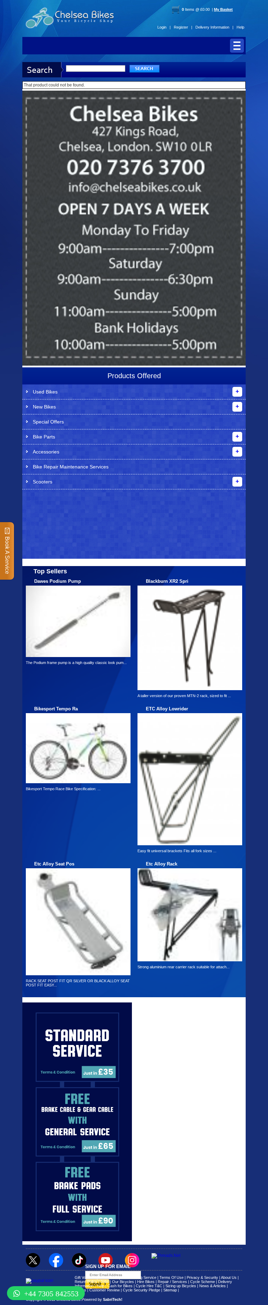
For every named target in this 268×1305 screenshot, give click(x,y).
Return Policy (86, 1282)
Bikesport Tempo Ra (56, 708)
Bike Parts (44, 437)
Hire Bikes (146, 1282)
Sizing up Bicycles (180, 1286)
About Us (229, 1277)
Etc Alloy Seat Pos (54, 864)
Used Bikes (45, 392)
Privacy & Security (202, 1277)
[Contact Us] (134, 187)
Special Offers (48, 422)
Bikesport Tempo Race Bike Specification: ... (63, 789)
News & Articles (212, 1286)
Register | (183, 27)
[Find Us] (134, 122)
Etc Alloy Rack (161, 864)
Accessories (46, 452)
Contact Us (108, 1277)
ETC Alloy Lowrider (167, 708)
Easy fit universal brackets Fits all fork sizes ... (176, 851)
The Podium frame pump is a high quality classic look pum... (76, 663)
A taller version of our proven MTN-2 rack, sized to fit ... (184, 696)
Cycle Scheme (202, 1282)
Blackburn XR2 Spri (167, 581)
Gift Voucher (85, 1277)
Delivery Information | (214, 27)
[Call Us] (134, 166)
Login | (164, 27)
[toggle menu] (237, 46)
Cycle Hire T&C (149, 1286)
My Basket (223, 9)
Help (240, 27)
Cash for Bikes (120, 1286)
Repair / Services (172, 1282)
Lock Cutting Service (138, 1277)
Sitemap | (171, 1290)
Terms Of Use (171, 1277)
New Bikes (44, 407)
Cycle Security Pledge (141, 1290)
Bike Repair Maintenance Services (71, 467)
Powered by (102, 1299)
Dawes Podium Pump (57, 581)
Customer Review (104, 1290)
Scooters (42, 481)
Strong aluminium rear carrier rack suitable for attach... (183, 967)
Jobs (104, 1282)
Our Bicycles (123, 1282)
